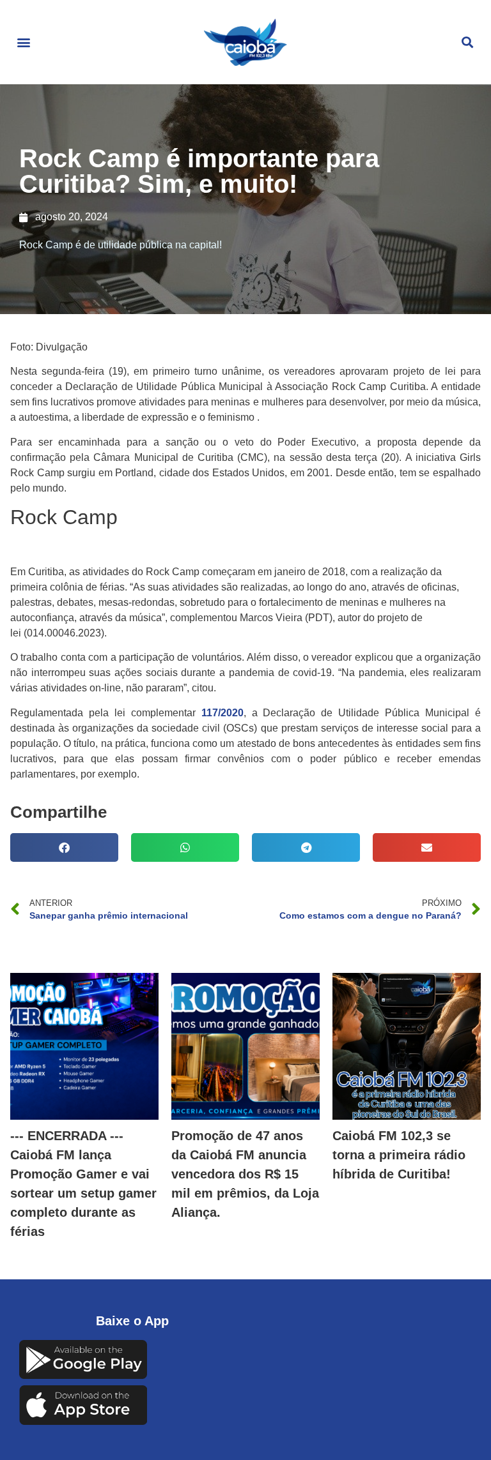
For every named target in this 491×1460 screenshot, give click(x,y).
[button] (23, 42)
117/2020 (222, 712)
